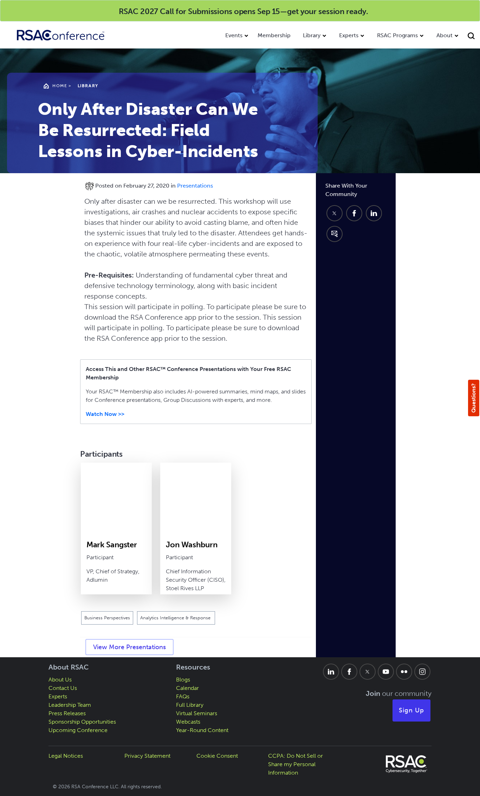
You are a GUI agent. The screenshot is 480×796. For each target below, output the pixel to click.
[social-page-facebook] (349, 672)
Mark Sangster (111, 544)
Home (59, 85)
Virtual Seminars (196, 713)
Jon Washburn (192, 544)
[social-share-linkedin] (374, 213)
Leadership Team (69, 705)
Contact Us (62, 688)
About (444, 35)
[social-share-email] (334, 234)
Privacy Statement (147, 755)
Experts (348, 35)
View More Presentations (129, 647)
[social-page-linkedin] (331, 672)
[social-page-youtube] (386, 672)
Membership (274, 35)
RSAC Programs (397, 35)
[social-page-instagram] (422, 672)
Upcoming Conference (78, 730)
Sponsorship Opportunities (82, 721)
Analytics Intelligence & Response (176, 617)
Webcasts (188, 721)
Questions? (473, 398)
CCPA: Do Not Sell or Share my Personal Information (295, 764)
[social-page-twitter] (367, 672)
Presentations (195, 185)
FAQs (182, 696)
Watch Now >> (105, 414)
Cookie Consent (217, 755)
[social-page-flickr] (404, 672)
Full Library (189, 705)
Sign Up (411, 710)
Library (311, 35)
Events (233, 35)
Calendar (187, 688)
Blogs (183, 679)
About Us (60, 679)
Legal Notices (65, 755)
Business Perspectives (107, 617)
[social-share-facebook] (354, 213)
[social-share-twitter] (334, 213)
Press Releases (67, 713)
